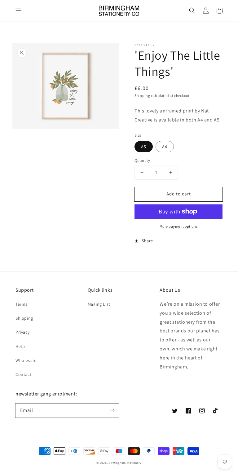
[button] (18, 10)
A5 (143, 146)
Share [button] (147, 241)
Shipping (142, 95)
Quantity (142, 160)
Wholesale (25, 360)
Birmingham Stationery (125, 463)
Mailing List (99, 304)
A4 (164, 146)
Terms (21, 304)
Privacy (22, 332)
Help (20, 346)
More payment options (179, 226)
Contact (23, 374)
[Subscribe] (112, 410)
